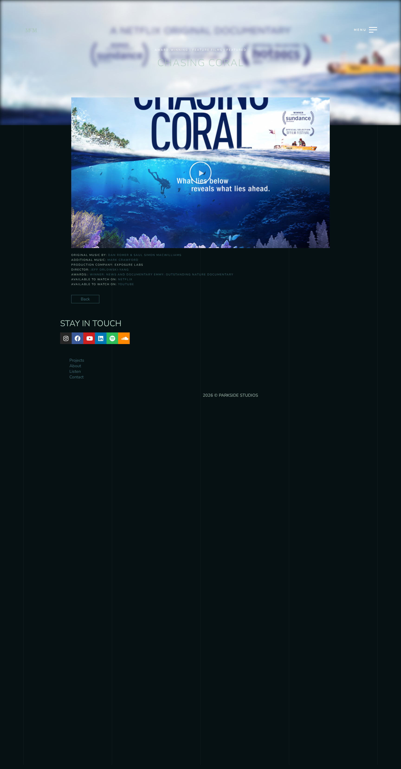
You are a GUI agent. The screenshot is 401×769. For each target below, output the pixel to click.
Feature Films (207, 50)
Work (200, 365)
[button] (335, 103)
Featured (236, 50)
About (200, 382)
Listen (199, 415)
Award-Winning (171, 50)
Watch (200, 398)
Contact (200, 431)
